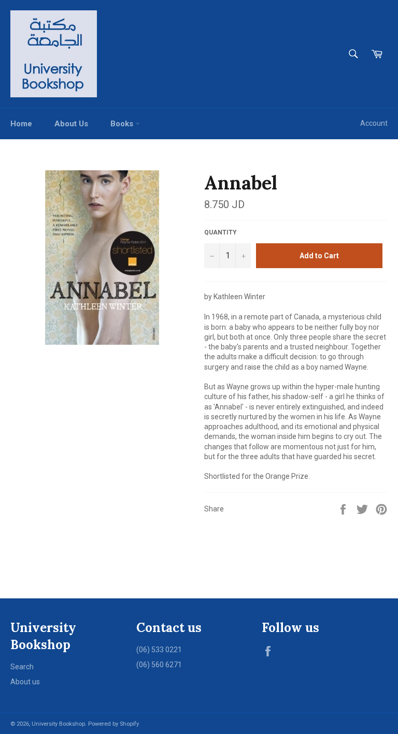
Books (122, 123)
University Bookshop (58, 724)
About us (25, 682)
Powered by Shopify (113, 724)
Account (374, 123)
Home (21, 123)
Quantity (220, 232)
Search (22, 667)
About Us (71, 123)
